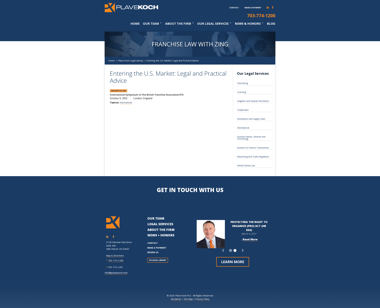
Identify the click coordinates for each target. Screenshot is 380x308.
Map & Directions (115, 255)
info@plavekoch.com (116, 272)
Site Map (188, 298)
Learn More (232, 261)
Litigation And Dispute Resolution (253, 101)
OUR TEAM (155, 218)
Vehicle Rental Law (246, 165)
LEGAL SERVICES (160, 224)
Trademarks (243, 110)
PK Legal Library (157, 260)
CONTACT (152, 243)
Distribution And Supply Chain (251, 118)
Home (135, 24)
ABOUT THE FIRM (161, 230)
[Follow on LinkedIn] (267, 7)
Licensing (241, 92)
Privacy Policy (202, 298)
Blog (271, 24)
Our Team (151, 24)
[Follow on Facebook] (272, 7)
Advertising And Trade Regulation (253, 156)
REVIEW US (152, 252)
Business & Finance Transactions (253, 147)
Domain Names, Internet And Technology (251, 137)
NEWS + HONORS (160, 235)
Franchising (242, 83)
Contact (234, 7)
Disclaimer (176, 298)
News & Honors (248, 24)
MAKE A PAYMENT (156, 247)
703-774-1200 (261, 15)
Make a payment (252, 7)
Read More (250, 239)
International (126, 102)
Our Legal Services (213, 24)
